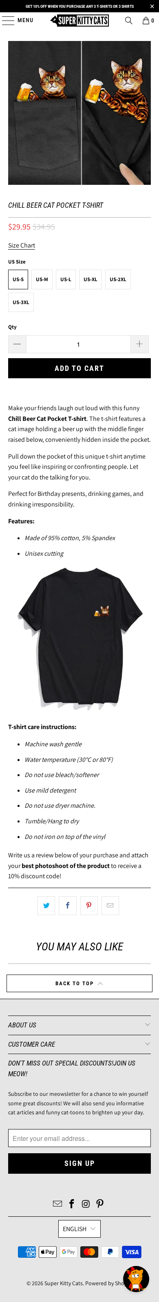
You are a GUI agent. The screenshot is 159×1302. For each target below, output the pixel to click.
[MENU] (4, 20)
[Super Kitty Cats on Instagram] (86, 1204)
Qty (12, 326)
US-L (65, 279)
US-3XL (21, 302)
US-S (18, 279)
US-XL (90, 279)
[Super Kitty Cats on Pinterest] (100, 1204)
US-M (42, 279)
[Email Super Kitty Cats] (58, 1204)
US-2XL (118, 279)
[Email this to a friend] (110, 905)
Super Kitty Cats (63, 1283)
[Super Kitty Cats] (79, 20)
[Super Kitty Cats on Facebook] (72, 1204)
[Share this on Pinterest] (89, 905)
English (74, 1229)
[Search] (129, 20)
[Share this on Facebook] (67, 905)
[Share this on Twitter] (46, 905)
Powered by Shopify (109, 1283)
